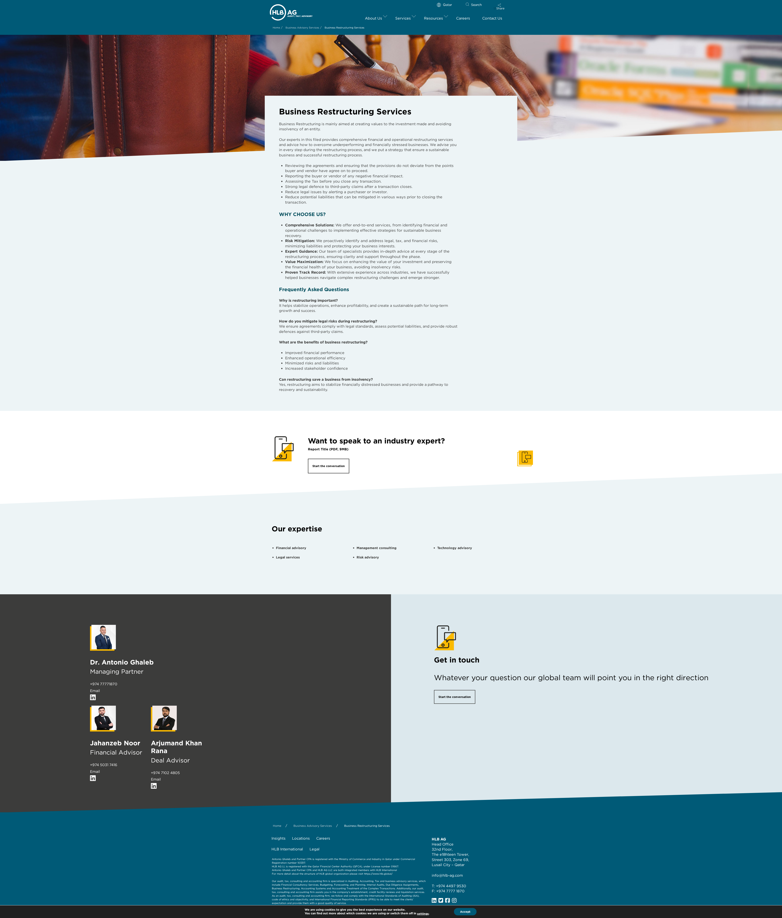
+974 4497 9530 (451, 886)
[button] (500, 6)
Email (95, 691)
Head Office (443, 844)
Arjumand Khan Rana (176, 747)
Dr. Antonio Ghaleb (122, 662)
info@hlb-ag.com (447, 875)
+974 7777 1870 (450, 891)
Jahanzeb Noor (115, 743)
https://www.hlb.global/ (378, 873)
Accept (465, 911)
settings (423, 913)
